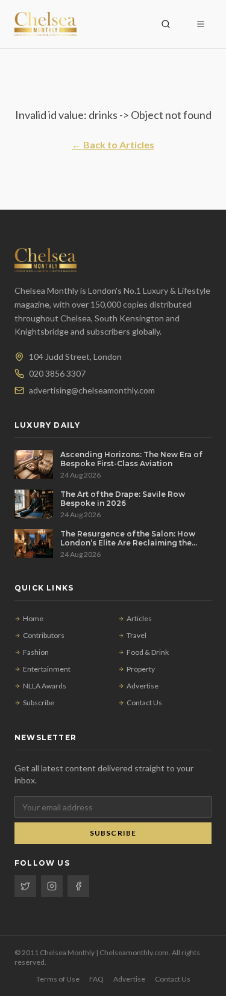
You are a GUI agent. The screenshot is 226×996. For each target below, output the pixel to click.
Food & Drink (148, 652)
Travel (136, 635)
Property (141, 668)
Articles (139, 618)
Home (33, 618)
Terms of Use (58, 978)
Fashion (36, 652)
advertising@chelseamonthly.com (92, 390)
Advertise (143, 685)
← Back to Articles (113, 144)
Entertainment (47, 668)
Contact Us (144, 702)
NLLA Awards (44, 685)
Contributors (43, 635)
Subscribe (38, 702)
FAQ (96, 978)
